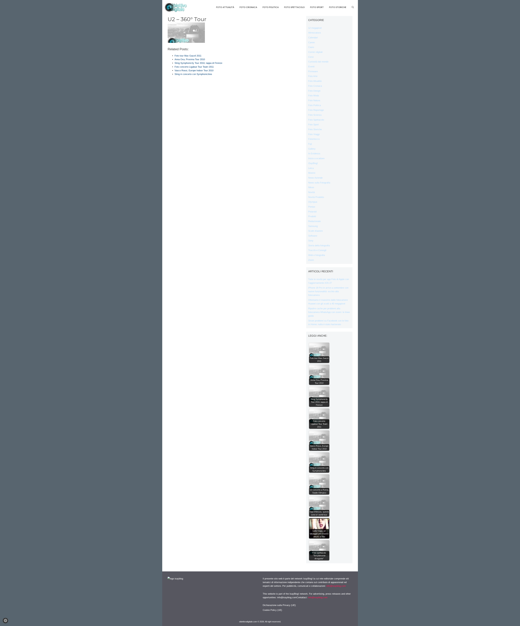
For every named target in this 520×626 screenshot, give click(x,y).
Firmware (313, 71)
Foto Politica (271, 7)
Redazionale (314, 221)
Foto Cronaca (248, 7)
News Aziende (315, 178)
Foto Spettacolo (294, 7)
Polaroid (312, 211)
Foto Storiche (337, 7)
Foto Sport (317, 7)
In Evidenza (314, 153)
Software (312, 235)
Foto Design (314, 91)
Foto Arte (312, 76)
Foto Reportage (316, 110)
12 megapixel (315, 28)
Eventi (311, 66)
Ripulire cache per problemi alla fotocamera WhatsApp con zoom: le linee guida (329, 312)
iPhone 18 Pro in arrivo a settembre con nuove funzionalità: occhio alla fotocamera (328, 291)
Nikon (311, 187)
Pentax (311, 207)
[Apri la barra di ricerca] (353, 7)
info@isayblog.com (336, 586)
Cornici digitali (315, 52)
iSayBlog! (313, 163)
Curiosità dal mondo (318, 61)
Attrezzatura (314, 32)
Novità (311, 192)
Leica (311, 168)
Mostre (311, 173)
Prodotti (312, 216)
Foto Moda (313, 95)
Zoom (311, 260)
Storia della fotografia (319, 245)
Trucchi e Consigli (317, 250)
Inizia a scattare (316, 158)
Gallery (312, 149)
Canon (311, 42)
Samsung (313, 226)
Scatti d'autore (315, 231)
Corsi (311, 57)
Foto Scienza (314, 115)
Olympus (312, 202)
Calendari (313, 37)
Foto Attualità (225, 7)
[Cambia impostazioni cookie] (5, 620)
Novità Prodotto (316, 197)
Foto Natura (314, 100)
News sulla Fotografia (319, 182)
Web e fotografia (316, 255)
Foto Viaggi (314, 134)
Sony (310, 240)
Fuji (310, 144)
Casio (311, 47)
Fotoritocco (314, 139)
